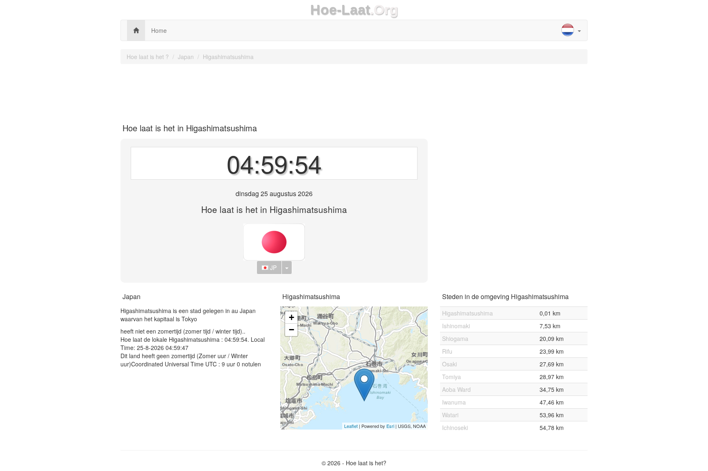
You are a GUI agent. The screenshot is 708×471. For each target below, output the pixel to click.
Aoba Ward (456, 389)
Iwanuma (454, 402)
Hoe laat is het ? (148, 57)
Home (159, 30)
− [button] (291, 330)
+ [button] (291, 317)
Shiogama (455, 338)
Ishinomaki (456, 326)
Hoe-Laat (340, 9)
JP (272, 267)
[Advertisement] (354, 90)
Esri (390, 426)
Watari (450, 415)
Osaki (449, 364)
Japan (186, 57)
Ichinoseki (455, 427)
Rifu (447, 351)
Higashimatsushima (228, 57)
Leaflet (351, 426)
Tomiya (451, 377)
